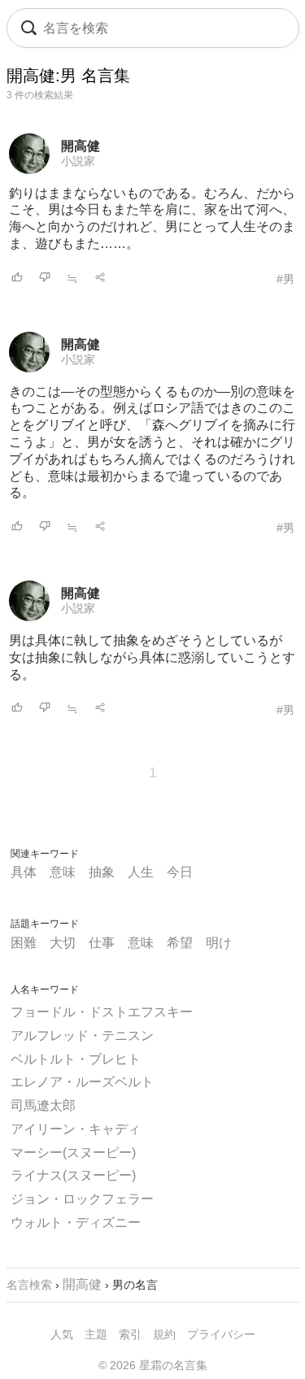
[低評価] (44, 278)
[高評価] (17, 278)
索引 (130, 1334)
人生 (141, 872)
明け (219, 943)
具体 (24, 872)
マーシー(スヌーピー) (73, 1152)
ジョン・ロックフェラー (82, 1199)
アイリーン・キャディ (76, 1129)
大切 (63, 943)
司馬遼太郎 (43, 1105)
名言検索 (29, 1284)
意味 (63, 872)
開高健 (80, 146)
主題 (96, 1334)
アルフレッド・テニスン (82, 1035)
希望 (180, 943)
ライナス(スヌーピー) (73, 1175)
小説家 (78, 160)
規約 (164, 1334)
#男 (285, 278)
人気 (61, 1334)
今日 (180, 872)
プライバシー (221, 1334)
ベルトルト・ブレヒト (76, 1059)
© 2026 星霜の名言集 (152, 1365)
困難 (24, 943)
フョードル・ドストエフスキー (102, 1012)
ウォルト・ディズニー (76, 1222)
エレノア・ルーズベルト (82, 1082)
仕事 (102, 943)
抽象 (102, 872)
